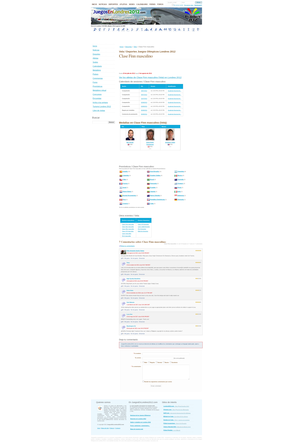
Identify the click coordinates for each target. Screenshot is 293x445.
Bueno (167, 362)
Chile (124, 179)
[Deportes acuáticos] (128, 31)
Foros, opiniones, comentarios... (140, 425)
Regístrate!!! (198, 5)
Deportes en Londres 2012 (138, 418)
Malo (145, 362)
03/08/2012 (144, 106)
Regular (152, 362)
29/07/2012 (144, 90)
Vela (135, 47)
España (125, 171)
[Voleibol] (198, 31)
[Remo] (165, 31)
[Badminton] (100, 31)
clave (183, 2)
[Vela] (193, 31)
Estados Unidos (155, 175)
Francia (125, 183)
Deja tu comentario (128, 246)
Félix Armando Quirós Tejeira (135, 250)
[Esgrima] (132, 31)
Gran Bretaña (154, 171)
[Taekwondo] (170, 31)
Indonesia (180, 195)
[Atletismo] (95, 31)
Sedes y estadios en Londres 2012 (140, 422)
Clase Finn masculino (128, 224)
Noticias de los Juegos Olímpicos (140, 415)
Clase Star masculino (128, 226)
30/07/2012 (144, 94)
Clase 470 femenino (143, 224)
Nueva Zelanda (155, 195)
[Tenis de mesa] (179, 31)
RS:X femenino (142, 229)
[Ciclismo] (123, 31)
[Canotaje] (118, 31)
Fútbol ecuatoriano (174, 423)
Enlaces (112, 428)
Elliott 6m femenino (143, 231)
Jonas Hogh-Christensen (150, 143)
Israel (124, 187)
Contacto (117, 428)
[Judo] (156, 31)
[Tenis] (175, 31)
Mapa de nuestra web (136, 429)
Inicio (121, 47)
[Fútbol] (137, 31)
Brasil (152, 179)
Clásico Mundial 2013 (177, 427)
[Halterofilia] (146, 31)
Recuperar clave (188, 5)
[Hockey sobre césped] (151, 31)
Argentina (180, 171)
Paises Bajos (127, 191)
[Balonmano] (109, 31)
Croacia (125, 203)
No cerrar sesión (178, 5)
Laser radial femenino (144, 226)
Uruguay (180, 183)
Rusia (179, 187)
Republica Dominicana (157, 199)
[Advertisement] (160, 39)
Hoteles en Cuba (176, 420)
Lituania (153, 191)
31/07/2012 (144, 98)
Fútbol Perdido (171, 430)
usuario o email (172, 2)
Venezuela (153, 183)
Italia (179, 191)
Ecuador (153, 187)
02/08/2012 (144, 102)
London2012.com (176, 406)
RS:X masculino (126, 236)
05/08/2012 (144, 110)
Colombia (125, 175)
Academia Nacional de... (174, 90)
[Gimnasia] (142, 31)
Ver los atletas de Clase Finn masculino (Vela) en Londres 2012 (150, 77)
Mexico (180, 175)
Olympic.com (176, 409)
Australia (180, 179)
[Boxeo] (114, 31)
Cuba (152, 203)
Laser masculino (126, 233)
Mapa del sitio (105, 428)
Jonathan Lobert (170, 142)
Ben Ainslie (130, 142)
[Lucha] (161, 31)
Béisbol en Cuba (175, 416)
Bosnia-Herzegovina (129, 195)
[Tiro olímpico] (189, 31)
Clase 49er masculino (128, 229)
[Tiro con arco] (184, 31)
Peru (124, 199)
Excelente (175, 362)
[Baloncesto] (104, 31)
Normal (160, 362)
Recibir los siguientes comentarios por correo (158, 381)
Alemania (180, 199)
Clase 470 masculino (128, 231)
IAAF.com (177, 413)
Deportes (128, 47)
